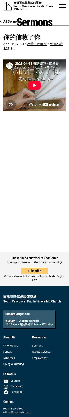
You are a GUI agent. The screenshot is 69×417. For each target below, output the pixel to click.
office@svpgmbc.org (16, 412)
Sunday (7, 351)
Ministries (9, 358)
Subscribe (34, 271)
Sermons (37, 345)
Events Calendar (42, 351)
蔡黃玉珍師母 (37, 44)
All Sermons (12, 21)
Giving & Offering (13, 364)
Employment (39, 358)
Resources (39, 337)
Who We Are (10, 345)
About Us (9, 337)
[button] (62, 6)
